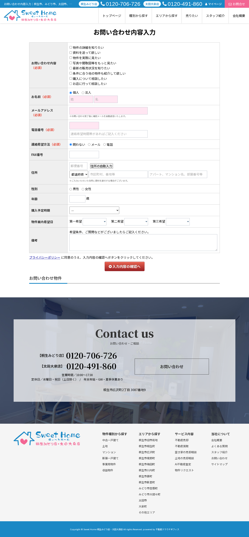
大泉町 (143, 506)
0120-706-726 (123, 4)
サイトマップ (219, 464)
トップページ (112, 15)
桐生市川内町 (147, 470)
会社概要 (239, 15)
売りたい (192, 15)
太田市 (143, 500)
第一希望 (75, 221)
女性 (88, 188)
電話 (110, 144)
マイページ (215, 4)
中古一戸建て (110, 440)
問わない (79, 144)
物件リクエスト (184, 470)
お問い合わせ (171, 366)
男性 (76, 188)
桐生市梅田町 (147, 464)
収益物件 (107, 470)
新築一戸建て (110, 458)
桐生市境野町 (147, 458)
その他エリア (147, 512)
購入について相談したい (90, 78)
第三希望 (159, 221)
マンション (109, 452)
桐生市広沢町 (147, 452)
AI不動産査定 (183, 464)
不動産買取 (182, 446)
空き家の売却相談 (186, 452)
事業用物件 (109, 464)
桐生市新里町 (147, 482)
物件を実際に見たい (87, 57)
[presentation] (104, 221)
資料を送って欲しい (87, 52)
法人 (88, 92)
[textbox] (95, 221)
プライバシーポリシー (44, 257)
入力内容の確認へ (126, 266)
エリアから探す (167, 15)
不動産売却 (182, 440)
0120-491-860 (185, 4)
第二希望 (117, 221)
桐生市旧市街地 (148, 440)
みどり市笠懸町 (148, 488)
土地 (105, 446)
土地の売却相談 (184, 458)
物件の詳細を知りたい (88, 47)
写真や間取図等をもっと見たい (94, 63)
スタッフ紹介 (215, 15)
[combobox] (94, 221)
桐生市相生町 (147, 446)
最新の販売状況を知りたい (91, 68)
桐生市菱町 (145, 476)
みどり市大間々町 (149, 494)
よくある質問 (219, 446)
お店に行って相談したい (90, 83)
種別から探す (138, 15)
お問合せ (239, 4)
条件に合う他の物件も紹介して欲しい (99, 73)
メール (96, 144)
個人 (76, 92)
